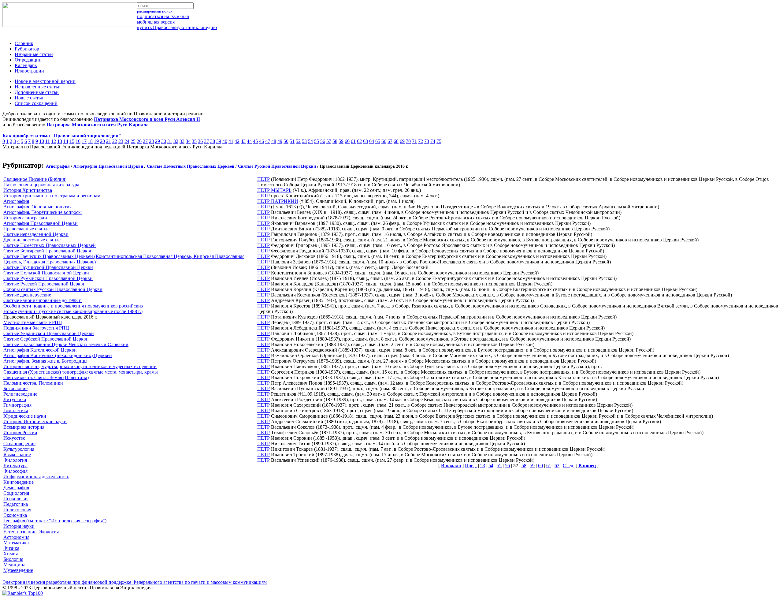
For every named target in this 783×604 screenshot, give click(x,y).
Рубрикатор (27, 48)
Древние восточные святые (32, 239)
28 (151, 141)
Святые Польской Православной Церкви (46, 272)
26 (139, 141)
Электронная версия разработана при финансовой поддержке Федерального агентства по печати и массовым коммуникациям (134, 582)
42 (237, 141)
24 (126, 141)
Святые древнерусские (27, 294)
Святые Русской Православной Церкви (277, 166)
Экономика (15, 515)
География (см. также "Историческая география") (54, 520)
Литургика (14, 399)
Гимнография (17, 405)
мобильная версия (156, 21)
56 (322, 141)
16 (78, 141)
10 (41, 141)
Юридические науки (24, 416)
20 (102, 141)
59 (341, 141)
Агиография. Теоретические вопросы (42, 212)
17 (84, 141)
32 (175, 141)
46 (261, 141)
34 (188, 141)
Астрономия (16, 537)
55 (316, 141)
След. (568, 465)
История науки (19, 526)
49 (279, 141)
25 (133, 141)
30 (163, 141)
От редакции (28, 59)
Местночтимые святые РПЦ (32, 322)
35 (194, 141)
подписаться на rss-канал (163, 16)
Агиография (58, 166)
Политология (17, 509)
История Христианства (27, 190)
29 (157, 141)
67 (390, 141)
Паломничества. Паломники (33, 383)
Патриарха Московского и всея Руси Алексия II (147, 119)
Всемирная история (23, 427)
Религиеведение (20, 394)
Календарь (26, 65)
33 (182, 141)
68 (396, 141)
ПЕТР (263, 179)
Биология (13, 559)
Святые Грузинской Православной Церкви (48, 267)
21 (108, 141)
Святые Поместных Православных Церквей (190, 166)
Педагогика (15, 504)
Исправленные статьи (38, 86)
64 (371, 141)
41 (230, 141)
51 (292, 141)
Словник (24, 43)
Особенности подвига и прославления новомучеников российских (73, 305)
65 (377, 141)
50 (286, 141)
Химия (10, 553)
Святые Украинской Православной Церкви (48, 333)
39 (218, 141)
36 (200, 141)
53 (304, 141)
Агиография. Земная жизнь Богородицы (45, 361)
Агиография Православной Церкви (108, 166)
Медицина (14, 564)
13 (59, 141)
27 (145, 141)
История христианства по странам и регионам (51, 195)
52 (298, 141)
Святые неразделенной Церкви (36, 234)
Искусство (14, 438)
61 (353, 141)
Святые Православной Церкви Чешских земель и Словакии (65, 344)
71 (414, 141)
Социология (16, 493)
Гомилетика (15, 410)
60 (347, 141)
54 (310, 141)
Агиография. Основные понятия (37, 206)
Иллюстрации (29, 70)
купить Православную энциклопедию (177, 27)
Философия (15, 471)
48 (273, 141)
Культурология (18, 449)
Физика (11, 548)
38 (212, 141)
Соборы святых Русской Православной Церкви (52, 289)
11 (47, 141)
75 (438, 141)
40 (224, 141)
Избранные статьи (34, 54)
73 (426, 141)
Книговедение (18, 482)
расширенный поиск (154, 11)
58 (334, 141)
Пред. (471, 465)
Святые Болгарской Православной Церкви (48, 250)
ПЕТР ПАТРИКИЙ (277, 201)
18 (90, 141)
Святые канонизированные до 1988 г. (42, 300)
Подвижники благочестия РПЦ (36, 327)
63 (365, 141)
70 (408, 141)
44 (249, 141)
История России (20, 432)
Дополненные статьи (37, 92)
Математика (16, 542)
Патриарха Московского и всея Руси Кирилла (97, 124)
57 (328, 141)
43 (243, 141)
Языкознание (17, 454)
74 (432, 141)
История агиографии (25, 217)
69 (402, 141)
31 (169, 141)
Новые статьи (29, 97)
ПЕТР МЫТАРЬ (274, 190)
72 (420, 141)
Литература (15, 465)
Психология (15, 498)
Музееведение (18, 570)
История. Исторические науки (35, 421)
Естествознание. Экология (31, 531)
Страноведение (19, 443)
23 (120, 141)
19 (96, 141)
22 (114, 141)
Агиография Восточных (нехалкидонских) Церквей (57, 355)
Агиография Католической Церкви (40, 349)
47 (267, 141)
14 (65, 141)
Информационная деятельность (36, 476)
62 (359, 141)
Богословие (15, 388)
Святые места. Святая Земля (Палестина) (46, 377)
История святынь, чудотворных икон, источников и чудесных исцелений (80, 366)
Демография (16, 487)
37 (206, 141)
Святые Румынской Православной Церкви (48, 278)
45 (255, 141)
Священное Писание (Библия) (34, 179)
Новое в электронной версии (45, 81)
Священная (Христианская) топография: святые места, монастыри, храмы (80, 372)
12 (53, 141)
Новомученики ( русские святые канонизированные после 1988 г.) (73, 311)
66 (383, 141)
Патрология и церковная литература (41, 184)
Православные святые (26, 228)
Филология (15, 460)
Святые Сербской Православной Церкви (46, 338)
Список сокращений (36, 103)
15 (71, 141)
